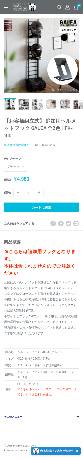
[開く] (59, 7)
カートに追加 (41, 207)
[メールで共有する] (76, 223)
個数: (7, 192)
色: (12, 158)
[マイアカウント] (67, 7)
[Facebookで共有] (53, 223)
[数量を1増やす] (39, 192)
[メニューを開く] (6, 7)
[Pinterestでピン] (61, 223)
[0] (75, 7)
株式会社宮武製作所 (16, 145)
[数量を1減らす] (18, 192)
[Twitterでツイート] (68, 223)
